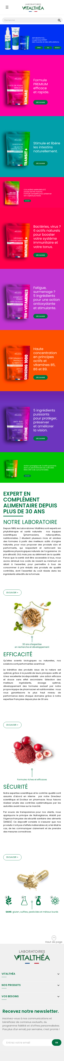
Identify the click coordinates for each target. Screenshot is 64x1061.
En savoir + (12, 592)
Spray (39, 47)
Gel (48, 47)
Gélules (57, 47)
